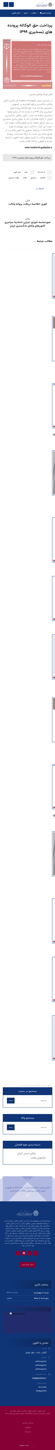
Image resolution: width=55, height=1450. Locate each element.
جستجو (11, 1101)
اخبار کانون (17, 172)
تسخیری (33, 178)
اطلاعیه (42, 178)
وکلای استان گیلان (26, 1153)
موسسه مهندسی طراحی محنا (14, 1413)
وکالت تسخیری (14, 178)
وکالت (25, 178)
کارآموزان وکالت (38, 1158)
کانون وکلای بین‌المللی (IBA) (33, 1190)
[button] (33, 188)
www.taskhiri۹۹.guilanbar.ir (38, 147)
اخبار (26, 172)
